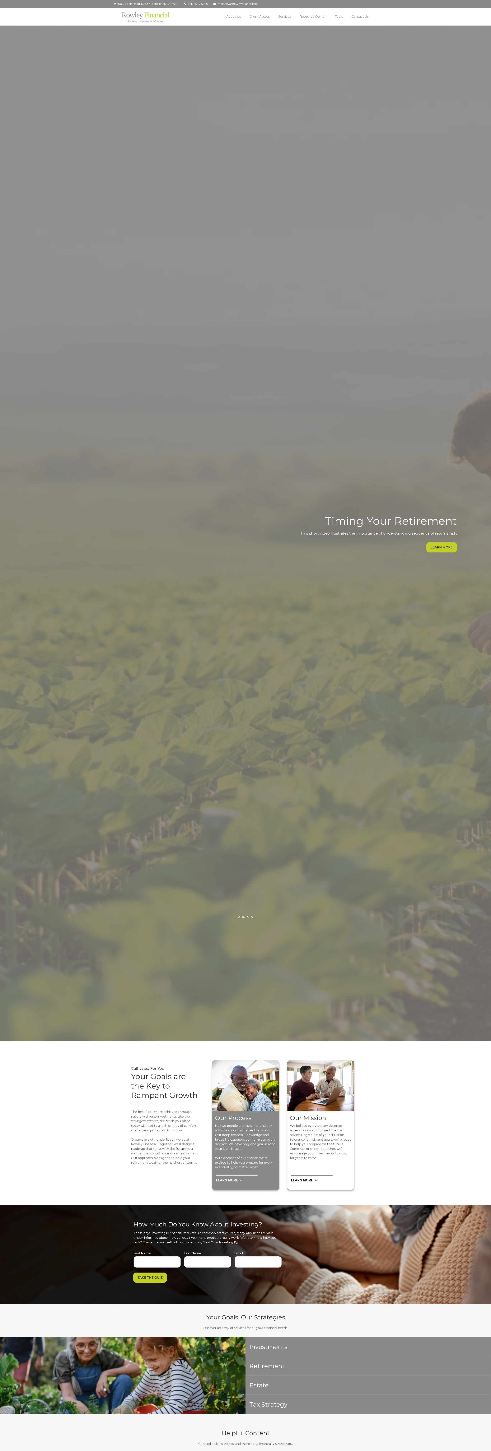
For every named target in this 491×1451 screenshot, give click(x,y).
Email (238, 1253)
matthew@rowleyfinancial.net (238, 4)
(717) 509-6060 (198, 4)
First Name (142, 1253)
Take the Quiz (150, 1277)
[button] (233, 16)
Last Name (192, 1253)
